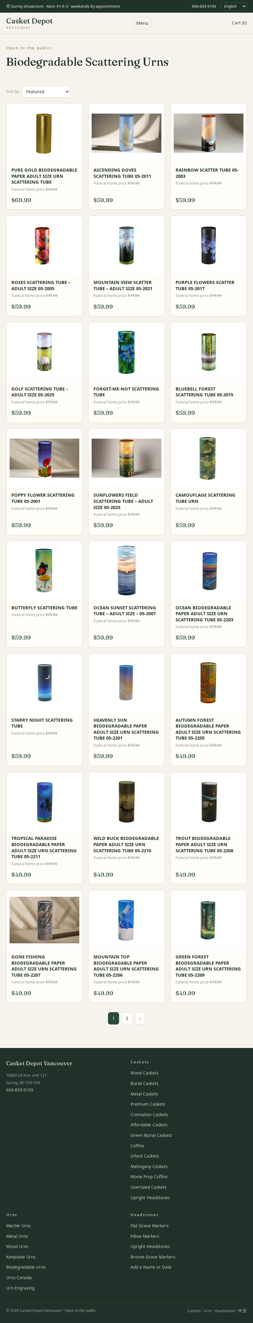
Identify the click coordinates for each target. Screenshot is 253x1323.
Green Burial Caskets (151, 1135)
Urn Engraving (20, 1288)
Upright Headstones (150, 1197)
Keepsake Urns (20, 1257)
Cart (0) (239, 23)
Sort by (12, 91)
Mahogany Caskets (149, 1166)
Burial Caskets (144, 1083)
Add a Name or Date (151, 1267)
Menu (142, 23)
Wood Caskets (144, 1073)
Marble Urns (18, 1226)
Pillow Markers (145, 1236)
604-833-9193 (204, 6)
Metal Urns (17, 1236)
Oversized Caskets (148, 1187)
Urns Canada (19, 1277)
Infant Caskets (145, 1156)
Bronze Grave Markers (153, 1257)
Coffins (137, 1146)
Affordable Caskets (149, 1125)
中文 (242, 1310)
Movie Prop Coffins (149, 1176)
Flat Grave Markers (149, 1226)
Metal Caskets (144, 1094)
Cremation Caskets (149, 1114)
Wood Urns (17, 1246)
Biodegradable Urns (25, 1267)
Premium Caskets (148, 1104)
